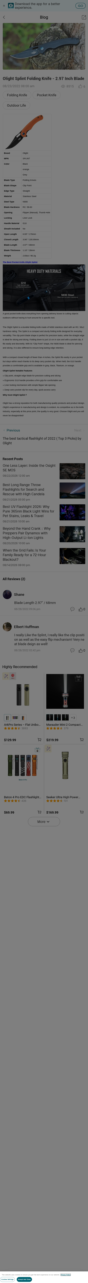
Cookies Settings (7, 1279)
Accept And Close (24, 1279)
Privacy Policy (65, 1275)
